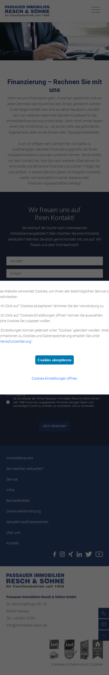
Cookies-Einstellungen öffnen (54, 378)
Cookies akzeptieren (54, 360)
